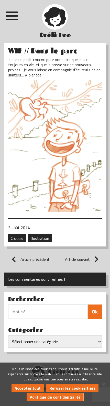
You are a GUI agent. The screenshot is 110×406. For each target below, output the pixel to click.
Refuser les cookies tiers (72, 388)
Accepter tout (28, 388)
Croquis (17, 238)
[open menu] (11, 16)
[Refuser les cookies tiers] (103, 384)
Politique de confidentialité (55, 397)
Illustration (39, 238)
